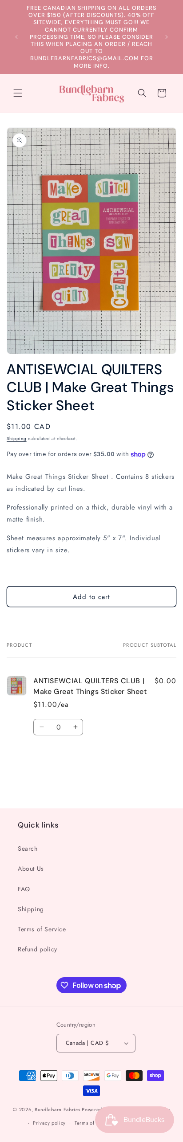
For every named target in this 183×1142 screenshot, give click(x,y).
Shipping (17, 438)
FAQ (24, 889)
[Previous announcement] (16, 37)
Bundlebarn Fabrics (57, 1109)
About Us (31, 868)
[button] (18, 93)
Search (28, 848)
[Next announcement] (166, 37)
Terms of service (94, 1122)
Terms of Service (42, 929)
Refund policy (37, 949)
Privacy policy (49, 1122)
